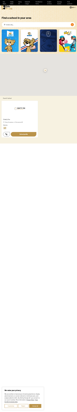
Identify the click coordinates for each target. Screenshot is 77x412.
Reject (23, 406)
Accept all (35, 406)
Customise (11, 406)
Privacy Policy (30, 400)
